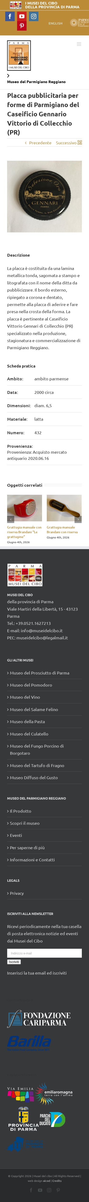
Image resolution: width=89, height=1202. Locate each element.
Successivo (66, 142)
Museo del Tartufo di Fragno (37, 765)
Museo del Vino (25, 696)
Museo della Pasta (27, 721)
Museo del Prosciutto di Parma (39, 672)
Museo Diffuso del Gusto (34, 777)
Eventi (16, 835)
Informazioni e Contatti (32, 859)
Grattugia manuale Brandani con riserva (62, 529)
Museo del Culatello (29, 733)
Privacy (17, 893)
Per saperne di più (27, 847)
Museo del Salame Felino (34, 709)
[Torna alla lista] (80, 143)
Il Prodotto (20, 810)
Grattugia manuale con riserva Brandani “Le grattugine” (24, 532)
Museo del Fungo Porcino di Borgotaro (37, 749)
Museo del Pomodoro (31, 684)
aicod (46, 1181)
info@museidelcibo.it (42, 630)
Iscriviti (14, 962)
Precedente (40, 142)
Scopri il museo (25, 822)
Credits (56, 1181)
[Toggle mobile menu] (79, 44)
